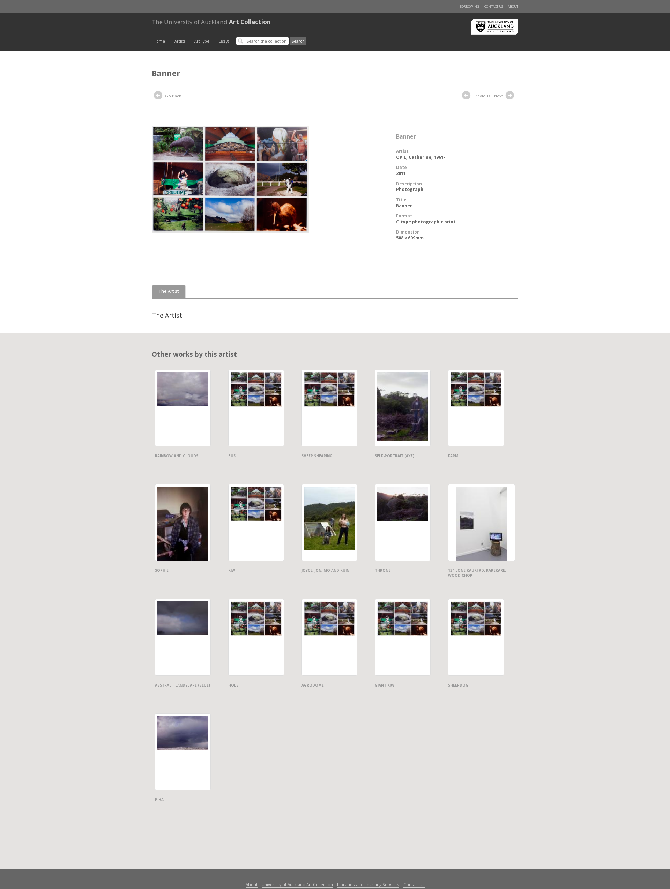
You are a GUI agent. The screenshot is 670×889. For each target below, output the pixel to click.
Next (499, 95)
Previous (481, 95)
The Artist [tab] (169, 291)
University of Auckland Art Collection (297, 884)
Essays (224, 41)
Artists (179, 41)
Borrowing (469, 6)
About (513, 6)
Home (159, 41)
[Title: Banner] (230, 179)
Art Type (201, 41)
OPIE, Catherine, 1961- (420, 157)
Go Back (172, 95)
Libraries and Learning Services (368, 884)
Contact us (493, 6)
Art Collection (211, 22)
